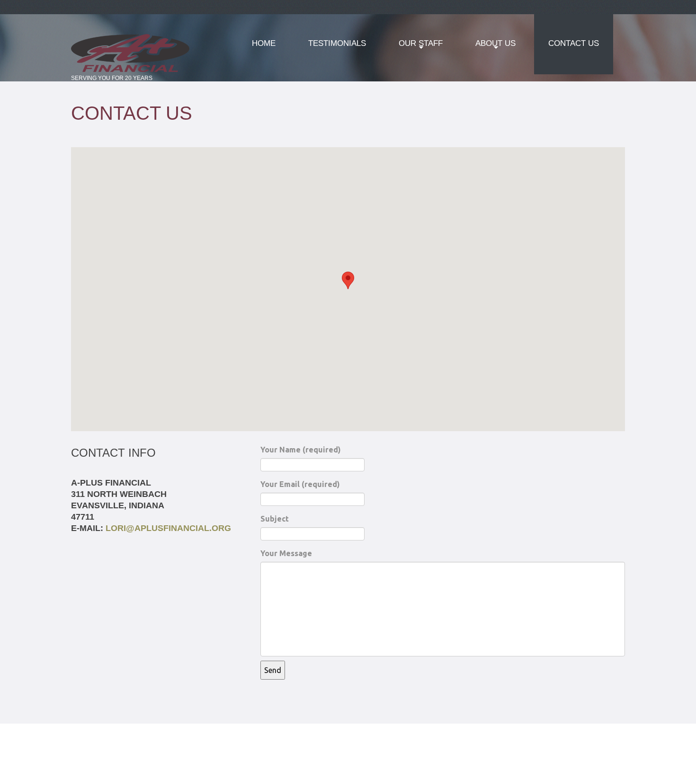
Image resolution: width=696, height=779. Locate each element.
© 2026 (86, 732)
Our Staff (413, 46)
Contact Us (573, 43)
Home (264, 43)
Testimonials (337, 43)
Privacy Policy (127, 732)
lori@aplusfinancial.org (168, 528)
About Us (488, 46)
